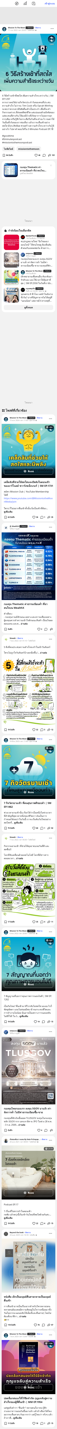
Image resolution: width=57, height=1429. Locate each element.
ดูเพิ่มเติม (8, 511)
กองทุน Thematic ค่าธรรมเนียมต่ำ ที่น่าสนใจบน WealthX (26, 605)
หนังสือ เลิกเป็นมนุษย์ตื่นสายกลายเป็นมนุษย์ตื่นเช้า (27, 1298)
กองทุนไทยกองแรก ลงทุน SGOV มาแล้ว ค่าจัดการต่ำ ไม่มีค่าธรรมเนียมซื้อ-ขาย (27, 1110)
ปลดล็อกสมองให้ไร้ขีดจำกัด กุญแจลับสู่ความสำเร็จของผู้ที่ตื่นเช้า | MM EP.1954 (28, 1400)
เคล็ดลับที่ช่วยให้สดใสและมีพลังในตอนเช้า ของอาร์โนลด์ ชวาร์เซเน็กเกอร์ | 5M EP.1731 (28, 483)
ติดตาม (38, 27)
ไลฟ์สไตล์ (8, 148)
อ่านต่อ (24, 623)
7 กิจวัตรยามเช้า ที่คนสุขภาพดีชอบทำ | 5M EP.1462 (27, 804)
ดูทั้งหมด (28, 307)
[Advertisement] (28, 16)
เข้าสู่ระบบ (50, 3)
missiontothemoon (28, 148)
